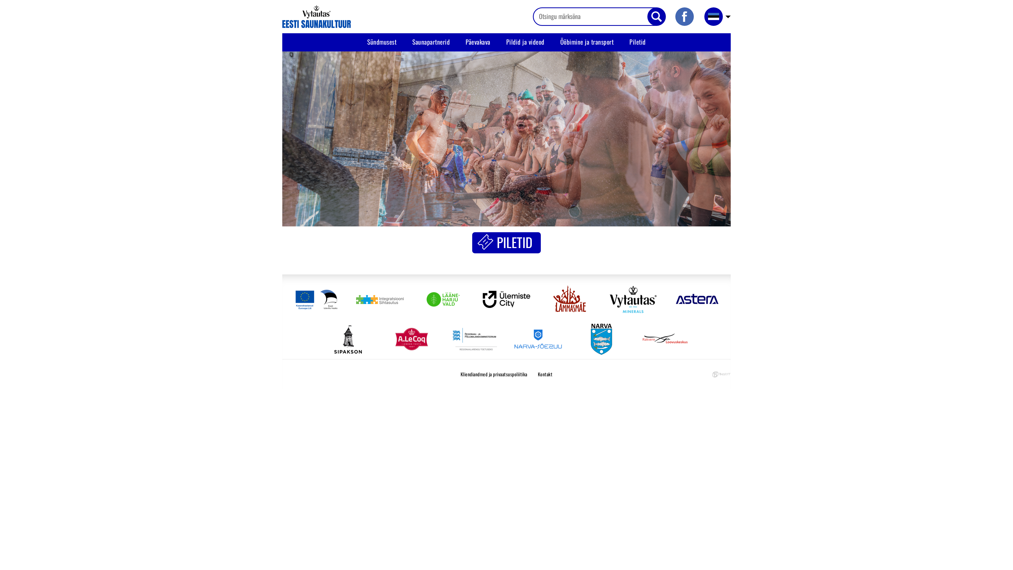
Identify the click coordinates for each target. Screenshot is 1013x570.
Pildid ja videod (525, 41)
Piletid (637, 41)
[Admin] (1, 4)
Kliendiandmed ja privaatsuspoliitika (494, 374)
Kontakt (545, 374)
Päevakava (478, 41)
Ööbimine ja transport (587, 41)
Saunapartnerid (431, 41)
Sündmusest (381, 41)
